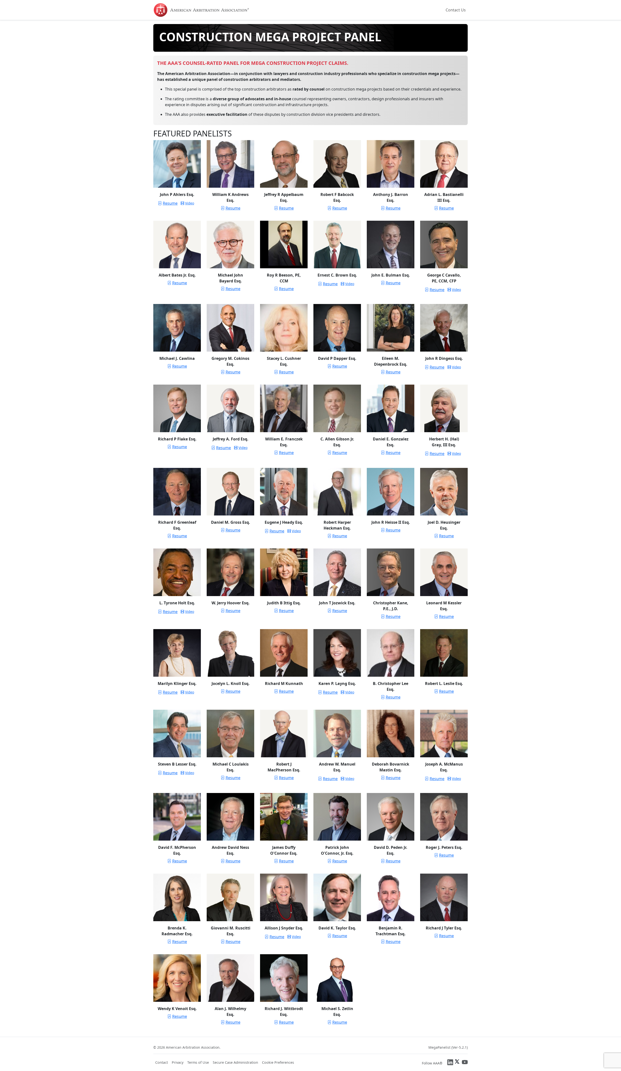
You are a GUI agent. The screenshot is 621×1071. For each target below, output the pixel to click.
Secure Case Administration (235, 1062)
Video (189, 203)
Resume (170, 203)
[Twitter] (457, 1062)
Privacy (177, 1062)
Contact (161, 1062)
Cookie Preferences (278, 1062)
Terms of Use (198, 1062)
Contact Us (456, 10)
